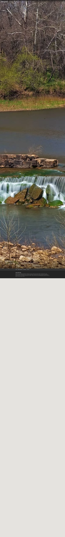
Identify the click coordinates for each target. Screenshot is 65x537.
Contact (33, 1)
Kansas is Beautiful (20, 269)
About (30, 1)
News (28, 1)
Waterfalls (24, 269)
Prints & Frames (16, 1)
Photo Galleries (11, 1)
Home (16, 269)
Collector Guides (24, 1)
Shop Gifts (20, 1)
